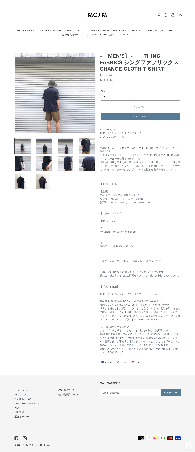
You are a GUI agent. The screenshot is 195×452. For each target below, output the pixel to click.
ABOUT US (20, 394)
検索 (16, 407)
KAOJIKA (27, 445)
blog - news (21, 390)
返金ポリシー (21, 416)
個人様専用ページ (68, 394)
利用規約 (19, 412)
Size (103, 91)
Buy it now (140, 116)
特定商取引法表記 (24, 398)
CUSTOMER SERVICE (26, 403)
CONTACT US (66, 390)
